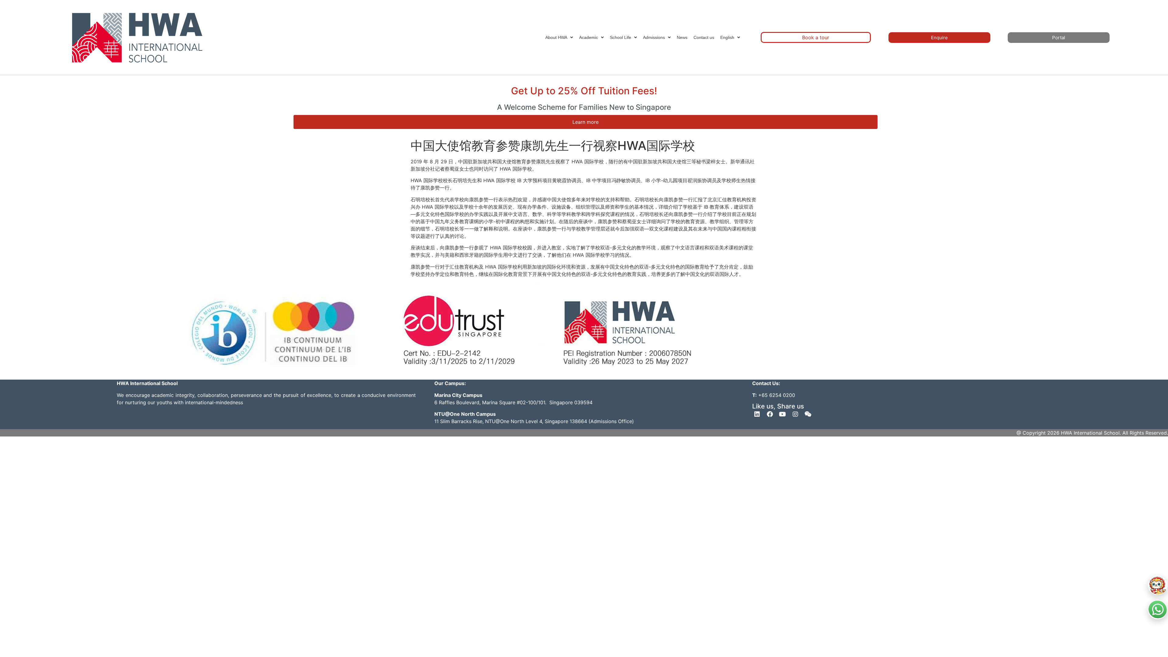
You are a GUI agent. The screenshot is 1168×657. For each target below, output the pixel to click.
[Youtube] (782, 414)
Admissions (654, 37)
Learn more (585, 122)
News (682, 37)
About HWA (556, 37)
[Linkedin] (757, 414)
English (727, 37)
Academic (588, 37)
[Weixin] (808, 414)
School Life (620, 37)
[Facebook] (770, 414)
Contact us (703, 37)
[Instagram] (795, 414)
